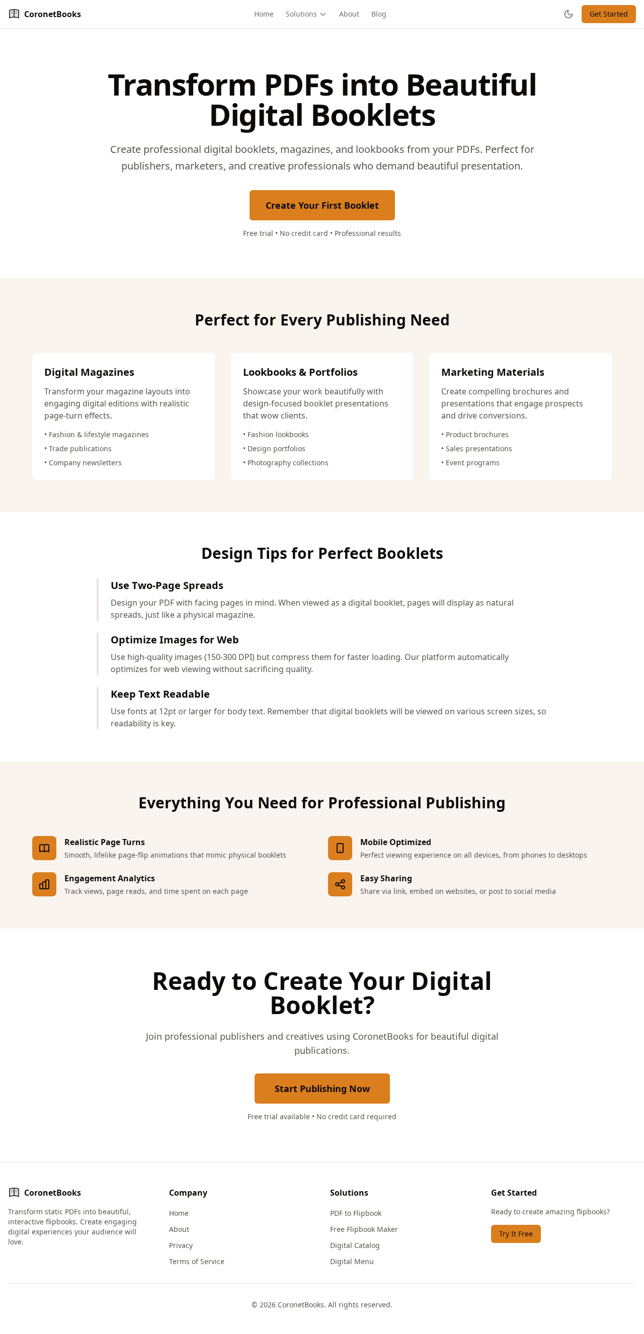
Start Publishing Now (322, 1088)
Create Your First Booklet (322, 205)
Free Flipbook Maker (364, 1229)
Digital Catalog (355, 1245)
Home (264, 14)
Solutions (301, 14)
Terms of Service (196, 1261)
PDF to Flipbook (355, 1213)
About (349, 14)
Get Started (609, 14)
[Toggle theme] (568, 14)
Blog (378, 14)
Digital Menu (352, 1261)
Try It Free (516, 1233)
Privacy (181, 1245)
